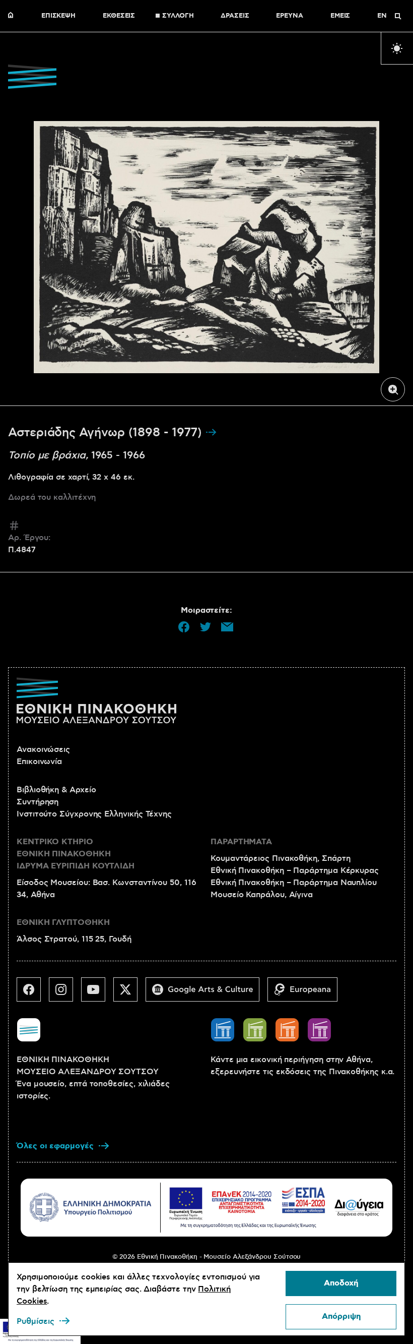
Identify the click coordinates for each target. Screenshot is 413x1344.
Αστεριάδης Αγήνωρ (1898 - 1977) (106, 432)
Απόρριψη (341, 1316)
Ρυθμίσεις (35, 1321)
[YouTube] (97, 993)
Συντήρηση (37, 802)
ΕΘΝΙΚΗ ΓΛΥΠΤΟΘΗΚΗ (63, 922)
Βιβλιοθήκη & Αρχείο (56, 790)
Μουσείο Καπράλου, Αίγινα (262, 895)
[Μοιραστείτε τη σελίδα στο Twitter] (205, 627)
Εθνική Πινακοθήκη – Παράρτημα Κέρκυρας (295, 870)
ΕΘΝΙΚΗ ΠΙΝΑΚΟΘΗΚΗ (13, 16)
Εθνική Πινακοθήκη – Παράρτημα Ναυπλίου (294, 883)
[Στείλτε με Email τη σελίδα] (227, 627)
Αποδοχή (341, 1283)
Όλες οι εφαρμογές (55, 1146)
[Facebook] (33, 993)
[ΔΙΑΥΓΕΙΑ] (359, 1207)
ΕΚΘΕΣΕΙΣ (119, 16)
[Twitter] (129, 993)
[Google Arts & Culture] (206, 993)
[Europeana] (306, 993)
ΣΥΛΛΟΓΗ (177, 16)
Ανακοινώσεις (43, 749)
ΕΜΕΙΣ (340, 16)
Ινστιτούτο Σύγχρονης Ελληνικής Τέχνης (94, 814)
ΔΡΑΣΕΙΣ (235, 16)
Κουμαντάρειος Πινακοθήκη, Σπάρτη (280, 858)
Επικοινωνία (39, 761)
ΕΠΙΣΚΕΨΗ (58, 16)
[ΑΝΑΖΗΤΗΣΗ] (398, 16)
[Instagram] (65, 993)
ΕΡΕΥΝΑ (289, 16)
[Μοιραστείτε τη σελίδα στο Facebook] (184, 627)
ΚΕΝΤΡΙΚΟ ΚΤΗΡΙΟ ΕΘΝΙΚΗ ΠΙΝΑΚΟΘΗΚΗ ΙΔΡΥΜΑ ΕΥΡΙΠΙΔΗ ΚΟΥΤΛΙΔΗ (75, 854)
